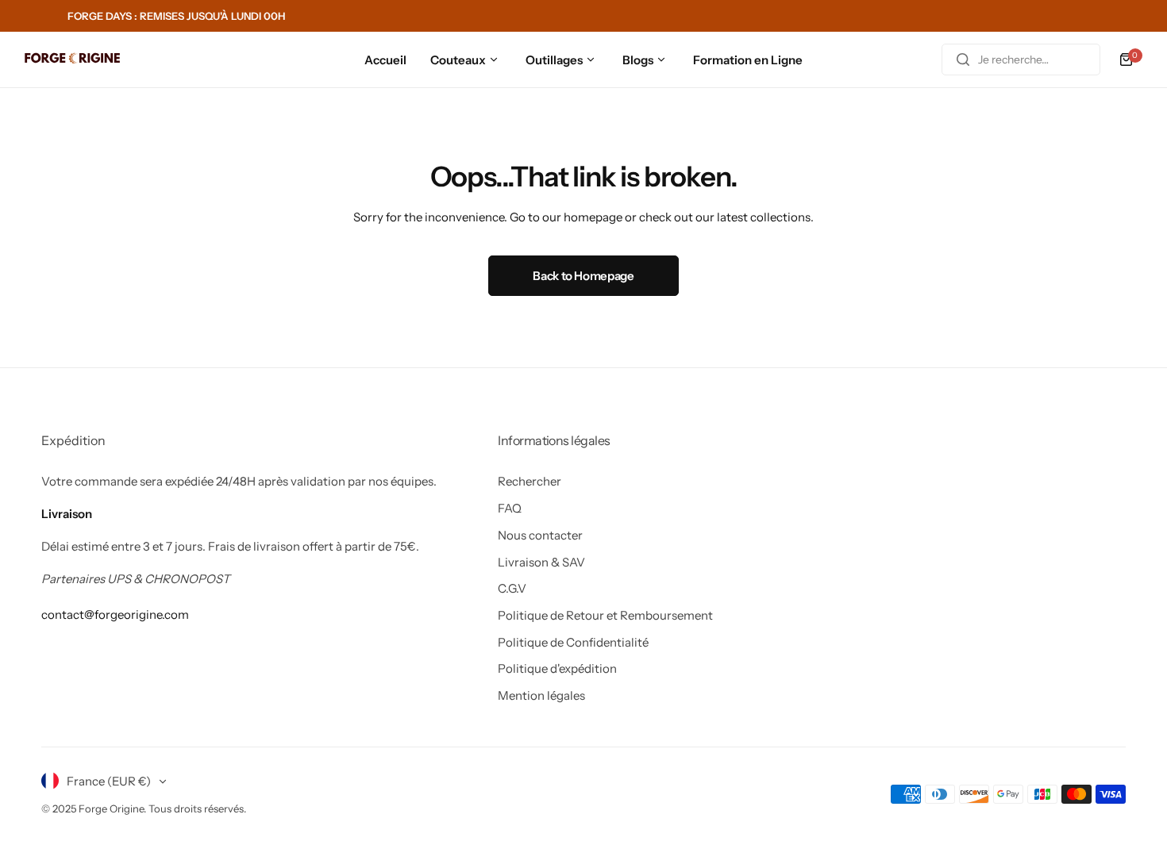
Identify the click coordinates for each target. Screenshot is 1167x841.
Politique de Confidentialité (573, 642)
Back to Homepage (583, 275)
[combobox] (1021, 59)
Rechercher (529, 481)
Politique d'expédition (557, 668)
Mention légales (541, 695)
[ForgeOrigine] (72, 60)
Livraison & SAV (541, 562)
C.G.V (512, 588)
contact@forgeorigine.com (115, 614)
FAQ (510, 508)
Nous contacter (540, 535)
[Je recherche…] (963, 59)
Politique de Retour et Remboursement (605, 615)
